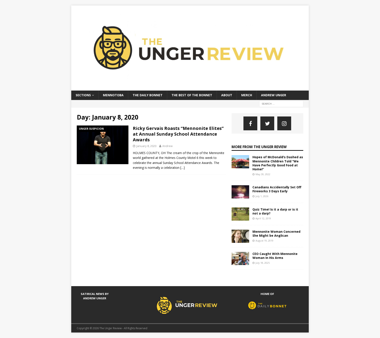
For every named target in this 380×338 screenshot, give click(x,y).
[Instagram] (284, 123)
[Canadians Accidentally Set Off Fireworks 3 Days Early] (240, 191)
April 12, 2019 (263, 218)
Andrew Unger (273, 95)
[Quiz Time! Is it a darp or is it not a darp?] (240, 214)
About (226, 95)
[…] (182, 167)
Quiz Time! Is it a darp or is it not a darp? (275, 211)
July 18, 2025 (263, 262)
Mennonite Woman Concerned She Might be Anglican (276, 233)
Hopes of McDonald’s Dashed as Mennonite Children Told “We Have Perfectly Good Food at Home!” (277, 163)
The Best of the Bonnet (192, 95)
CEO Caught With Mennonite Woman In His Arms (275, 256)
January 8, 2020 (146, 146)
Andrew (167, 146)
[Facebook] (250, 123)
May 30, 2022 (263, 174)
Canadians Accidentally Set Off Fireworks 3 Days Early (276, 189)
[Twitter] (267, 123)
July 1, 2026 (262, 196)
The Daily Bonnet (148, 95)
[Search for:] (281, 103)
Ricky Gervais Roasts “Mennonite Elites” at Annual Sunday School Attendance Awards (178, 134)
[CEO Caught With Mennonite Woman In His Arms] (240, 258)
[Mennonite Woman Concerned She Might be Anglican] (240, 236)
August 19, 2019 (264, 240)
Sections (83, 95)
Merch (246, 95)
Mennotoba (113, 95)
